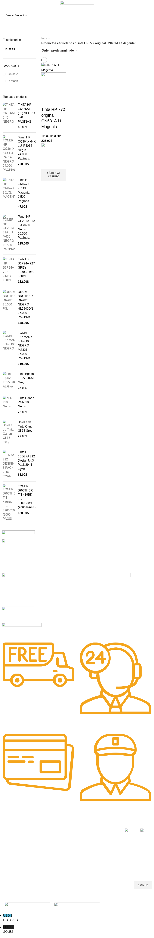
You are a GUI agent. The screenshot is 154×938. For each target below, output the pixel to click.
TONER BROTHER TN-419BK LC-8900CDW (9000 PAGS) (26, 497)
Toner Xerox (9, 848)
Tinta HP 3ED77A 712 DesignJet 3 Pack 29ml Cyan (26, 460)
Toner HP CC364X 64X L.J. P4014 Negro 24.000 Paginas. (27, 148)
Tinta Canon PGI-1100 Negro (26, 402)
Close (46, 65)
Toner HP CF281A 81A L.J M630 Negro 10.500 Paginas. (26, 227)
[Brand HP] (28, 555)
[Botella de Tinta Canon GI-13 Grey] (9, 432)
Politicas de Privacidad (107, 829)
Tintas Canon (40, 852)
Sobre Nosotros (106, 823)
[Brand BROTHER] (22, 630)
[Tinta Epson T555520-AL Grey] (9, 381)
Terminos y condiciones (101, 844)
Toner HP (7, 842)
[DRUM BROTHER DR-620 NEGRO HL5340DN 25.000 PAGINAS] (9, 307)
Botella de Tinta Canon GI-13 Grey (26, 426)
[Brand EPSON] (66, 589)
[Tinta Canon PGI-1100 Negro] (9, 405)
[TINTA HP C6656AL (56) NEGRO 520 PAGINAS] (9, 116)
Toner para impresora (76, 836)
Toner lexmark (10, 855)
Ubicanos (99, 858)
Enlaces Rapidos (14, 823)
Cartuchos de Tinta (74, 842)
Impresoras (70, 829)
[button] (53, 175)
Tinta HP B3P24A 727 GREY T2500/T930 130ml (26, 268)
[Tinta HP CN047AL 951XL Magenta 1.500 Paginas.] (9, 193)
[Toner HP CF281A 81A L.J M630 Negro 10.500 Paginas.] (9, 233)
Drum (66, 855)
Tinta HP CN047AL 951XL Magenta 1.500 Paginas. (24, 190)
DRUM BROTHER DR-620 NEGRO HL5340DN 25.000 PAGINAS (25, 304)
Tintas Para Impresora (41, 825)
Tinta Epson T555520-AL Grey (26, 378)
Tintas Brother (41, 845)
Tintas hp (38, 833)
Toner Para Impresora (15, 829)
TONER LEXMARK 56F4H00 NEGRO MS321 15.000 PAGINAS (25, 345)
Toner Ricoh (9, 861)
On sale (12, 74)
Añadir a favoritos (46, 164)
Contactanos (101, 852)
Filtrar (10, 49)
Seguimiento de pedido (103, 867)
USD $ (10, 918)
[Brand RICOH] (18, 534)
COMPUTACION (73, 823)
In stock (12, 81)
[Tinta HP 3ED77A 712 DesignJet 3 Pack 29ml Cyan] (9, 464)
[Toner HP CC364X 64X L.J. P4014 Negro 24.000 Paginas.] (9, 153)
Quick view (46, 185)
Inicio (44, 38)
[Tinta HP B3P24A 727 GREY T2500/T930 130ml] (9, 270)
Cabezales (69, 861)
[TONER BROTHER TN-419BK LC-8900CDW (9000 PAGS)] (9, 502)
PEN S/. (8, 929)
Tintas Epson (40, 839)
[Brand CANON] (18, 614)
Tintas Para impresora (76, 848)
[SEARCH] (146, 15)
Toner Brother (10, 836)
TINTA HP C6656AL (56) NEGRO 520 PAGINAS (26, 113)
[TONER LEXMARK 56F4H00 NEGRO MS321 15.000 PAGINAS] (9, 348)
